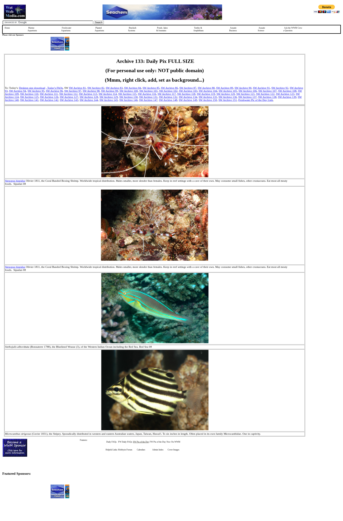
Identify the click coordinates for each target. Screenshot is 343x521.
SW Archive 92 (279, 87)
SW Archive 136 (227, 97)
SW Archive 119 (206, 94)
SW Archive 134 (188, 97)
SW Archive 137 (247, 97)
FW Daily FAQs (125, 442)
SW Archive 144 (89, 100)
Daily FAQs (111, 442)
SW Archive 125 (29, 97)
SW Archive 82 (95, 87)
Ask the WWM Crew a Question (292, 29)
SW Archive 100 (129, 91)
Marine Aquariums (32, 29)
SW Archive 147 (148, 100)
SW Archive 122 (265, 94)
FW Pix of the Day (158, 442)
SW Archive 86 (169, 87)
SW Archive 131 (148, 97)
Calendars (141, 449)
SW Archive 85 (151, 87)
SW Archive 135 (208, 97)
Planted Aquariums (99, 29)
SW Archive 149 (188, 100)
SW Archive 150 (208, 100)
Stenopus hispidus (15, 180)
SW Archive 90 (243, 87)
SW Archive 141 (29, 100)
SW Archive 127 (69, 97)
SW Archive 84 (132, 87)
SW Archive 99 (109, 91)
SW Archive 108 (287, 91)
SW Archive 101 (148, 91)
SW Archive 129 (109, 97)
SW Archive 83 (114, 87)
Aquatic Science (261, 29)
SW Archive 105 (228, 91)
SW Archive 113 (88, 94)
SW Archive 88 (206, 87)
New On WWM (173, 442)
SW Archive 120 (226, 94)
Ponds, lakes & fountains (162, 29)
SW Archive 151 (227, 100)
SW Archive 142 (49, 100)
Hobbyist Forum (125, 449)
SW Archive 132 (168, 97)
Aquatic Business (233, 29)
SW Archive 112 (68, 94)
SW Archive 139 (287, 97)
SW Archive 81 (77, 87)
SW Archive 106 (247, 91)
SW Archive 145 (109, 100)
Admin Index (157, 449)
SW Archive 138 (267, 97)
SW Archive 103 (188, 91)
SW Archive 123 (285, 94)
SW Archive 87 (187, 87)
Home (7, 28)
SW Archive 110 (29, 94)
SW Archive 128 (89, 97)
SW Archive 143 (69, 100)
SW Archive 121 (245, 94)
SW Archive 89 (224, 87)
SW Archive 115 (127, 94)
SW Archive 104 (208, 91)
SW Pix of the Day (141, 442)
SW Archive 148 (168, 100)
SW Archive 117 (167, 94)
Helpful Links (111, 449)
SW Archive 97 (72, 91)
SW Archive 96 (54, 91)
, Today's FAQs (54, 87)
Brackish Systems (132, 29)
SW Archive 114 (108, 94)
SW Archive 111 (49, 94)
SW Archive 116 (147, 94)
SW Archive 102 (168, 91)
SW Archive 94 (17, 91)
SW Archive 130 (128, 97)
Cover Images (173, 449)
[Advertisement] (323, 79)
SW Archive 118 (186, 94)
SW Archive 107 (267, 91)
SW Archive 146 (128, 100)
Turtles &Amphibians (198, 29)
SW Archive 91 (261, 87)
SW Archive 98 (91, 91)
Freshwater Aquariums (66, 29)
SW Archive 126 (49, 97)
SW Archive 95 (36, 91)
